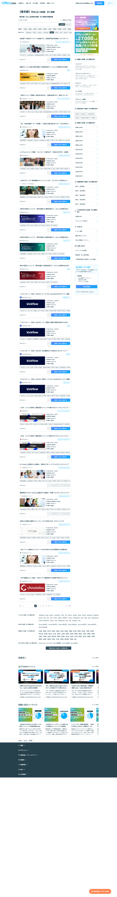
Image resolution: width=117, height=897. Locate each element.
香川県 (84, 636)
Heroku (69, 367)
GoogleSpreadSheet (39, 55)
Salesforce (69, 566)
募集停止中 (60, 485)
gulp (89, 618)
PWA (86, 618)
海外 (75, 639)
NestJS (84, 615)
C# (39, 83)
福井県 (58, 633)
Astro (82, 618)
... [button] (54, 606)
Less (79, 620)
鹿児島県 (67, 639)
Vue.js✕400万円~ (53, 624)
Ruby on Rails (47, 168)
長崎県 (49, 639)
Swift (57, 168)
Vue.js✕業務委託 (57, 643)
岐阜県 (71, 633)
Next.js (39, 32)
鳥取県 (58, 636)
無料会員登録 (86, 286)
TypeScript (28, 32)
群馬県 (69, 29)
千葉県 (87, 631)
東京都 (52, 51)
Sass (51, 618)
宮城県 (40, 29)
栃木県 (64, 29)
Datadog (62, 197)
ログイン (110, 3)
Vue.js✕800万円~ (92, 624)
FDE (68, 70)
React (34, 32)
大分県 (57, 639)
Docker (65, 111)
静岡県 (76, 633)
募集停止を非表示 (67, 20)
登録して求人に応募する (61, 59)
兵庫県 (44, 636)
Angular (71, 32)
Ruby (37, 168)
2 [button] (38, 606)
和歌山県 (54, 636)
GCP (70, 83)
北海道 (25, 29)
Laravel (69, 55)
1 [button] (35, 606)
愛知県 (80, 633)
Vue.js (51, 32)
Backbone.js (61, 620)
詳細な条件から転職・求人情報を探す (58, 648)
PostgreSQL (35, 339)
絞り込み (62, 24)
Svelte (55, 618)
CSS (61, 32)
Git (28, 111)
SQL (59, 480)
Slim (67, 620)
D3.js (56, 620)
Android (32, 168)
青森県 (30, 29)
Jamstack (74, 620)
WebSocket (77, 618)
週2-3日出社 (23, 140)
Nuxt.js (65, 32)
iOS (28, 168)
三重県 (84, 633)
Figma (35, 310)
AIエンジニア (66, 212)
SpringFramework (48, 111)
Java (51, 55)
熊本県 (53, 639)
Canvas (52, 620)
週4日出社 (22, 197)
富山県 (50, 633)
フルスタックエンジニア (64, 127)
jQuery (63, 452)
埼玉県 (83, 631)
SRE (68, 325)
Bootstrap (46, 620)
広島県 (71, 636)
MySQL (64, 55)
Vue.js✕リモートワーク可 (45, 643)
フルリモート (23, 55)
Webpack (96, 615)
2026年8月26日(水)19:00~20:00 (59, 697)
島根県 (63, 636)
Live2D (40, 620)
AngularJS (49, 594)
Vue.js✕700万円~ (82, 624)
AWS (55, 55)
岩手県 (35, 29)
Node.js (59, 55)
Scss (48, 618)
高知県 (93, 636)
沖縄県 (71, 639)
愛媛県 (88, 636)
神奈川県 (41, 633)
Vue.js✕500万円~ (62, 624)
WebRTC (65, 618)
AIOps (68, 354)
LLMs (32, 367)
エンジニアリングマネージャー (62, 42)
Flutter (67, 537)
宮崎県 (62, 639)
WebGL (60, 618)
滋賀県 (88, 633)
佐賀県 (44, 639)
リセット (68, 24)
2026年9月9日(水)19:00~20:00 (33, 697)
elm (70, 620)
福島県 (54, 29)
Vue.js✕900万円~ (43, 627)
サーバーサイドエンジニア (63, 98)
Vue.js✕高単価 (66, 643)
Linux (64, 566)
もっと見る (95, 658)
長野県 (67, 633)
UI (28, 310)
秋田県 (44, 29)
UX (31, 310)
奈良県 (49, 636)
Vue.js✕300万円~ (43, 624)
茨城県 (59, 29)
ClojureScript (94, 618)
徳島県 (80, 636)
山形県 (49, 29)
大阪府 (40, 636)
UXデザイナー (66, 297)
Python (56, 111)
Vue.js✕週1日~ (74, 643)
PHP (47, 55)
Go (42, 197)
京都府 (93, 633)
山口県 (76, 636)
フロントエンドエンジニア (63, 439)
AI (61, 83)
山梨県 (63, 633)
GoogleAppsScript (55, 83)
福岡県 (40, 639)
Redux (79, 615)
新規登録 (99, 3)
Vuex (44, 618)
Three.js (70, 618)
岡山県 (67, 636)
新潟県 (46, 633)
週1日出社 (22, 566)
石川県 (54, 633)
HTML (56, 32)
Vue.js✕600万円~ (72, 624)
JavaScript (45, 32)
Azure (47, 83)
